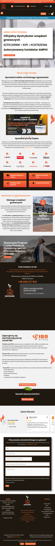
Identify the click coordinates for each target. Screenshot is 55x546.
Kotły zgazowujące (47, 513)
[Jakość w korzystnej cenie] (33, 175)
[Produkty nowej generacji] (8, 183)
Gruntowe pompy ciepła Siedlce (27, 517)
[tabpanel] (27, 125)
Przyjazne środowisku (42, 183)
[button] (2, 13)
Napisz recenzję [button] (12, 426)
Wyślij (7, 485)
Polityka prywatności (10, 482)
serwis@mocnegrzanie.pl (8, 512)
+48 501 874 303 (10, 514)
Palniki (47, 515)
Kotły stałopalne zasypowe (47, 511)
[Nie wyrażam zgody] (53, 542)
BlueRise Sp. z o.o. (16, 536)
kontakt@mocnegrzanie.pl (8, 506)
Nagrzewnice (47, 517)
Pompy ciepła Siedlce (27, 516)
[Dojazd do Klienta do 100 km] (8, 175)
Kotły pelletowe (47, 509)
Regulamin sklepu (8, 517)
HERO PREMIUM (29, 147)
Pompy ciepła (47, 503)
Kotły (47, 505)
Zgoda (22, 543)
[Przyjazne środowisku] (33, 183)
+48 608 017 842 (27, 281)
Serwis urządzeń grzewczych (27, 510)
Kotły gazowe (48, 507)
